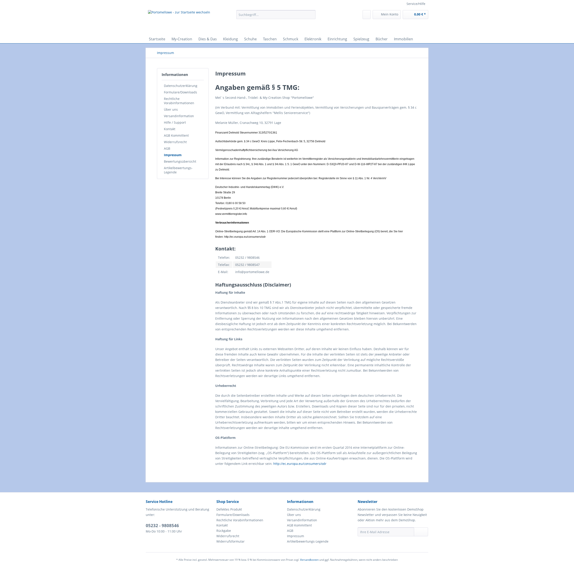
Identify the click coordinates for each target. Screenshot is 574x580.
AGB (167, 148)
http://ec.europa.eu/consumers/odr (299, 463)
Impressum (173, 155)
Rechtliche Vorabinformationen (179, 101)
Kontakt (169, 129)
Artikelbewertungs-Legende (178, 170)
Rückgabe (223, 530)
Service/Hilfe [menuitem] (416, 4)
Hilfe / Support (175, 122)
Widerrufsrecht (175, 142)
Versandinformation (179, 116)
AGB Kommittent (176, 135)
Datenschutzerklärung (180, 86)
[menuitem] (275, 16)
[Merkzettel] (367, 14)
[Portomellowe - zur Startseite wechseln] (179, 21)
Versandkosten (309, 560)
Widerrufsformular (230, 541)
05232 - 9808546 (162, 525)
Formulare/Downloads (180, 92)
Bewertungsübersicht (180, 161)
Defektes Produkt (229, 509)
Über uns (171, 109)
